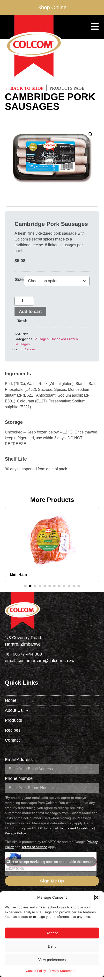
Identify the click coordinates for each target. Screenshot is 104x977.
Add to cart (30, 311)
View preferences (52, 960)
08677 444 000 (27, 654)
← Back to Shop (24, 88)
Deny (52, 946)
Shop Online (52, 7)
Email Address (19, 759)
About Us (14, 710)
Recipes (13, 730)
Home (10, 700)
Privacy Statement (62, 971)
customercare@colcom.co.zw (46, 660)
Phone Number (19, 778)
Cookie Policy (36, 971)
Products (13, 720)
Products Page (67, 88)
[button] (96, 897)
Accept (52, 933)
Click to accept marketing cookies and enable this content (51, 862)
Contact (12, 740)
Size (19, 279)
